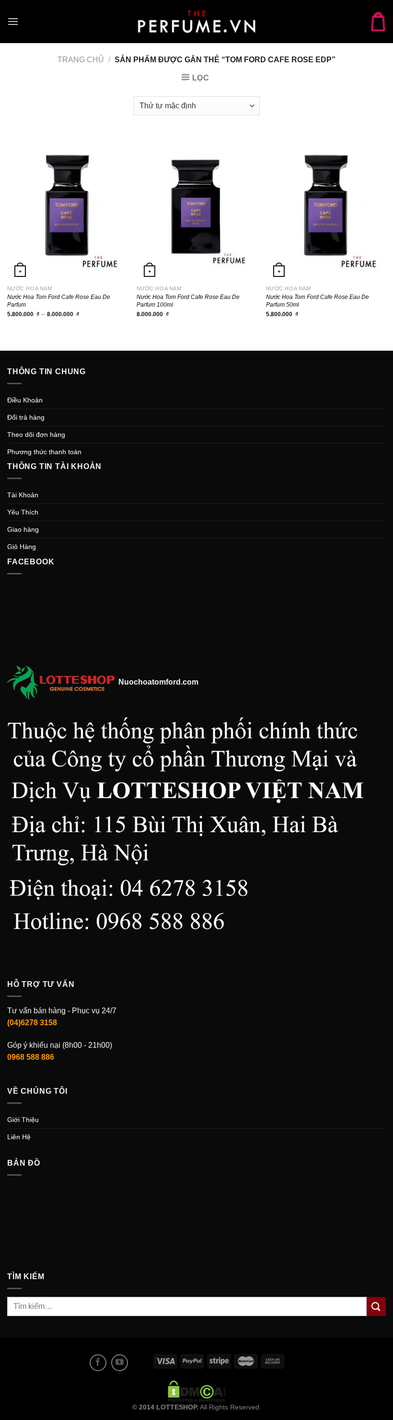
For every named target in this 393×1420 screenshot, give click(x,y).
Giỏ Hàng (21, 546)
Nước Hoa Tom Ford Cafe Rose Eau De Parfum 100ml (188, 301)
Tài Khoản (22, 495)
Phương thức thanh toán (44, 452)
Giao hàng (23, 529)
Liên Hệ (19, 1137)
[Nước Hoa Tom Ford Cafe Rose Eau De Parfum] (67, 207)
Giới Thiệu (23, 1119)
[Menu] (13, 21)
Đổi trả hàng (26, 417)
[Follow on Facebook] (98, 1362)
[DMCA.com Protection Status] (197, 1390)
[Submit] (376, 1306)
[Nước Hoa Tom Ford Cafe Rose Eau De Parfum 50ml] (326, 207)
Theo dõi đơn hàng (36, 434)
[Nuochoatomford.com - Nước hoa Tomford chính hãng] (196, 21)
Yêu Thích (22, 512)
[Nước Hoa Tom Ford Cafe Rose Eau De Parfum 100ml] (196, 207)
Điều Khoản (25, 400)
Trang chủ (81, 60)
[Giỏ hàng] (378, 21)
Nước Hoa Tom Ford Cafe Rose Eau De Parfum (58, 301)
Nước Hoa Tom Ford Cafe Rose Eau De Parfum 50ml (317, 301)
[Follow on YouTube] (119, 1362)
